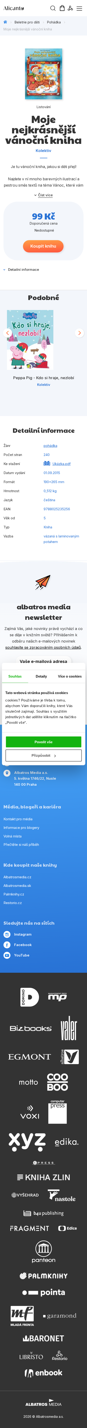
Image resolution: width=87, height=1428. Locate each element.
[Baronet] (43, 1338)
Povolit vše (43, 742)
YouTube (21, 955)
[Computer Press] (57, 1111)
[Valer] (69, 1028)
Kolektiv (43, 150)
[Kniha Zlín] (44, 1177)
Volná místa (12, 836)
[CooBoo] (57, 1082)
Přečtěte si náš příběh (21, 844)
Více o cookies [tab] (70, 676)
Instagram (23, 934)
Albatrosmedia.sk (17, 885)
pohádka (50, 445)
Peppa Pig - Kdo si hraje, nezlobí (43, 377)
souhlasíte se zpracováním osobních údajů (43, 647)
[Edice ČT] (67, 1228)
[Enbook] (43, 1373)
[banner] (30, 8)
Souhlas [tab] (15, 676)
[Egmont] (29, 1057)
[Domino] (30, 997)
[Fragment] (30, 1228)
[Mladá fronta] (22, 1316)
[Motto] (28, 1082)
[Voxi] (30, 1111)
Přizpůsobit (41, 755)
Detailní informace (23, 269)
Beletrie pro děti (27, 22)
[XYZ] (27, 1142)
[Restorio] (60, 1355)
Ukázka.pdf (61, 464)
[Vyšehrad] (25, 1195)
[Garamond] (60, 1316)
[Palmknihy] (43, 1276)
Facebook (23, 945)
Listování (43, 107)
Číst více (45, 195)
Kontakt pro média (17, 819)
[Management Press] (57, 997)
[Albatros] (70, 1057)
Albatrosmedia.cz (17, 877)
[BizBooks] (30, 1028)
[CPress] (43, 1163)
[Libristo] (31, 1355)
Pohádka (54, 22)
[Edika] (66, 1142)
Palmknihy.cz (13, 894)
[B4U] (43, 1213)
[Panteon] (43, 1252)
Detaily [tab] (41, 676)
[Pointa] (44, 1292)
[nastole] (61, 1195)
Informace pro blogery (21, 827)
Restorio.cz (12, 903)
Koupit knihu (43, 246)
